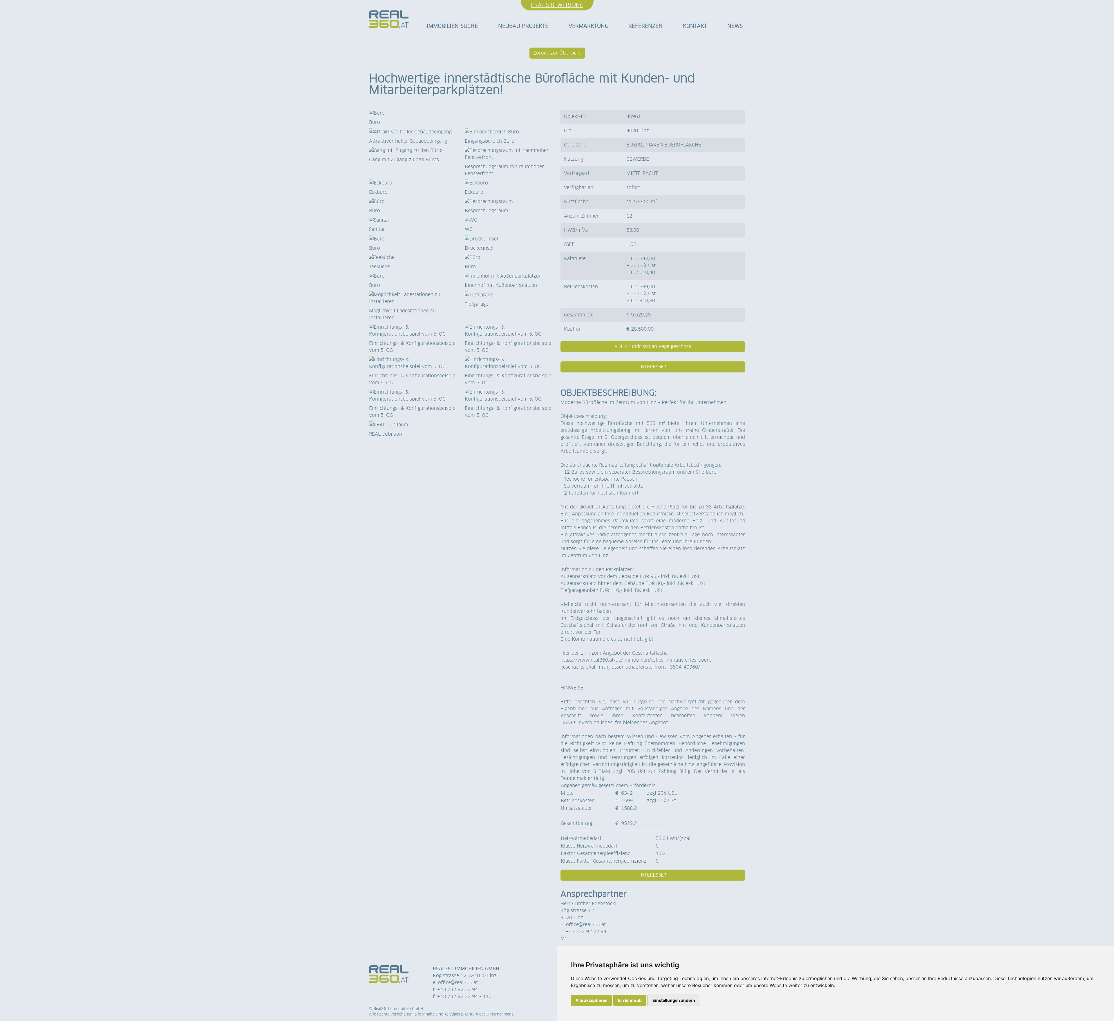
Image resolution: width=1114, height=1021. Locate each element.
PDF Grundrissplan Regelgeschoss (652, 346)
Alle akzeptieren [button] (591, 1000)
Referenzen (645, 26)
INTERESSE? (652, 367)
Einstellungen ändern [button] (673, 1000)
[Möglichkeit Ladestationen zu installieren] (413, 298)
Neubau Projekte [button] (523, 26)
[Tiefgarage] (509, 294)
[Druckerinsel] (509, 238)
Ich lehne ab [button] (630, 1000)
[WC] (509, 220)
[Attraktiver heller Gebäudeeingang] (413, 131)
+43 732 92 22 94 (586, 931)
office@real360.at (586, 925)
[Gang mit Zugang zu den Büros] (413, 150)
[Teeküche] (413, 257)
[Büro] (461, 113)
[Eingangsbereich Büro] (509, 131)
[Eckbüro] (413, 183)
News (735, 26)
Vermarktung (588, 26)
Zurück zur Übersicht (557, 53)
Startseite (389, 21)
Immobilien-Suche (452, 26)
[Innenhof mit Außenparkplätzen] (509, 276)
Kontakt (695, 26)
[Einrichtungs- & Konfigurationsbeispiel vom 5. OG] (413, 331)
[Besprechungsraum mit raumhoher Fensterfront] (509, 154)
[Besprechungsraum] (509, 201)
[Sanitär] (413, 220)
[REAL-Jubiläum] (413, 424)
